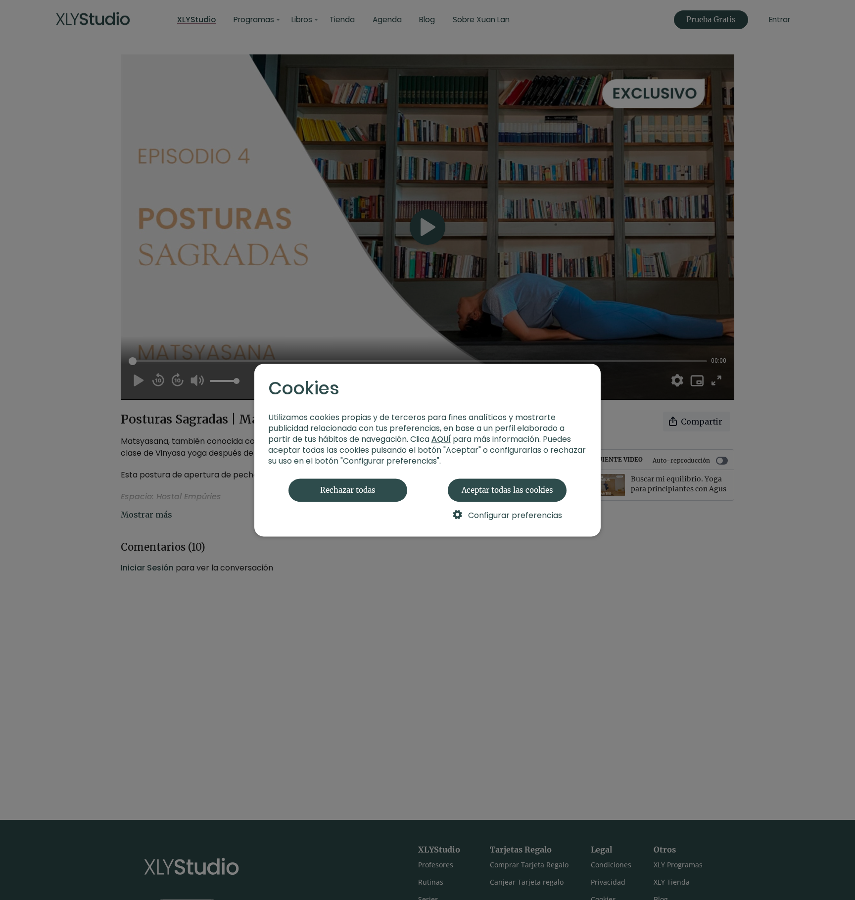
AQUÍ (441, 439)
